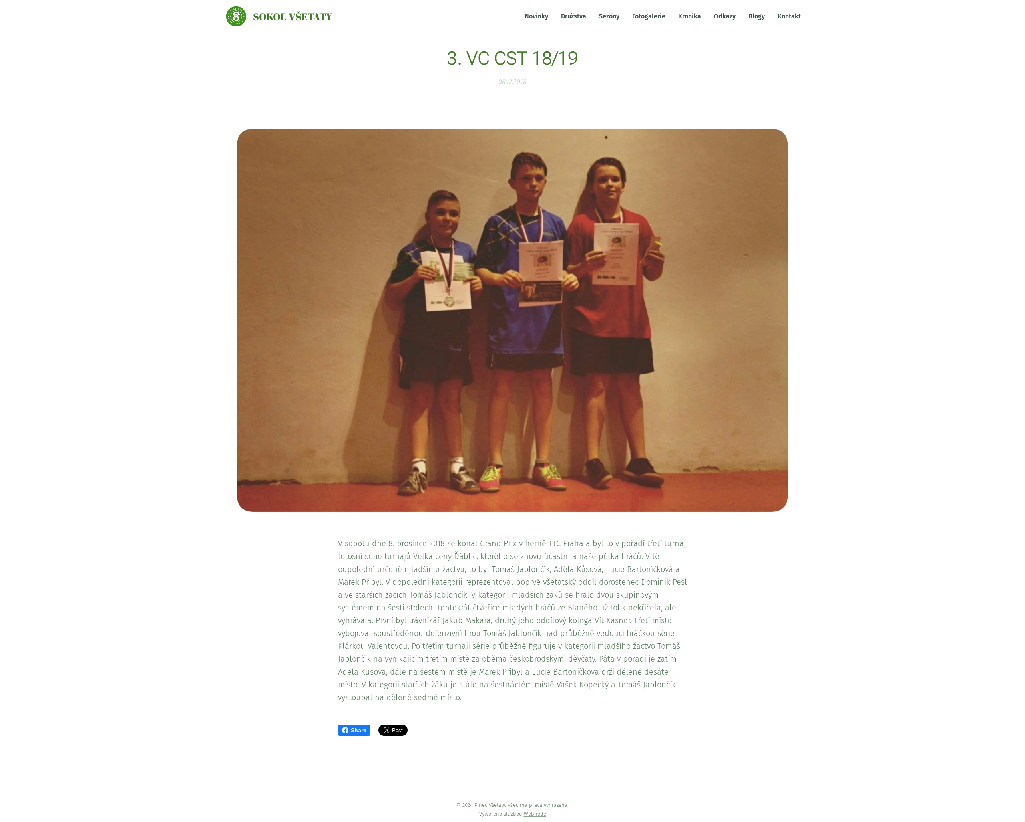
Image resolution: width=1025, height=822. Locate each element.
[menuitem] (539, 16)
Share (358, 730)
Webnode (535, 814)
